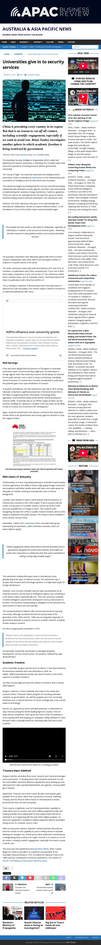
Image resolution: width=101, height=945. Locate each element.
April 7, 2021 (11, 74)
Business (23, 42)
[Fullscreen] (95, 72)
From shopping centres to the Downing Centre (82, 507)
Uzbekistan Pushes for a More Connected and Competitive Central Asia (82, 278)
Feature (71, 42)
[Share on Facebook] (7, 878)
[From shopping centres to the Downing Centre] (83, 504)
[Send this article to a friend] (38, 878)
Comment (31, 74)
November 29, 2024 (80, 580)
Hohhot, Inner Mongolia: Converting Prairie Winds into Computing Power (82, 167)
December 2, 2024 (79, 557)
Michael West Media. (39, 849)
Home (4, 42)
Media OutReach (84, 109)
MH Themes (71, 942)
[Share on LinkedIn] (22, 878)
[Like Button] (6, 868)
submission (37, 177)
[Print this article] (46, 878)
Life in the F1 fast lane (81, 554)
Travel (61, 42)
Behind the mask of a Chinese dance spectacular (83, 575)
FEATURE (83, 465)
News (13, 42)
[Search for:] (85, 47)
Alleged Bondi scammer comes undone (81, 484)
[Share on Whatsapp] (53, 878)
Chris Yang (36, 155)
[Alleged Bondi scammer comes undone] (83, 481)
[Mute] (91, 72)
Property (38, 42)
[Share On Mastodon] (61, 878)
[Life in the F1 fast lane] (83, 549)
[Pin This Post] (30, 878)
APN (21, 74)
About (68, 937)
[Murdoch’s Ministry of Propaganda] (13, 913)
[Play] (71, 72)
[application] (83, 66)
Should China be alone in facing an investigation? (33, 925)
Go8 (42, 186)
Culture (50, 42)
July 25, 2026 (77, 489)
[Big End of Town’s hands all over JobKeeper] (56, 913)
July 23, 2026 (77, 512)
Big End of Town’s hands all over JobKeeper (55, 925)
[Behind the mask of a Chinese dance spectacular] (83, 572)
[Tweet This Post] (14, 878)
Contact (95, 937)
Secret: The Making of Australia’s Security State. (25, 860)
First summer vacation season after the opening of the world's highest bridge (82, 118)
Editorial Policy (81, 937)
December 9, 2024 (79, 534)
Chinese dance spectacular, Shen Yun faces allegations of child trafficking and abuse (82, 527)
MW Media (23, 155)
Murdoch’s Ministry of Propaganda (9, 925)
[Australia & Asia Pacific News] (50, 22)
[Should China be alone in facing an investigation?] (34, 913)
